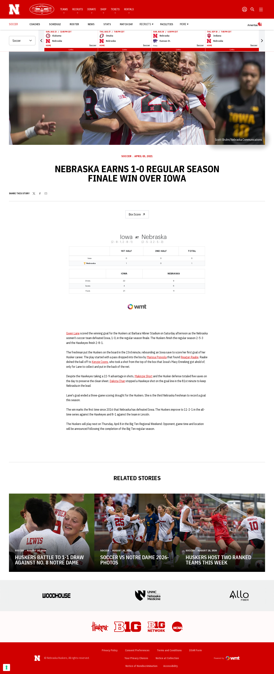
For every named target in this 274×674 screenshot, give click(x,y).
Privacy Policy (110, 650)
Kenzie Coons (100, 362)
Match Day (126, 24)
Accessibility (170, 666)
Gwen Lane (73, 333)
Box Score (135, 214)
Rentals (129, 9)
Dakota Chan (117, 381)
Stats (107, 24)
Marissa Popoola (157, 357)
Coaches (34, 24)
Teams (64, 9)
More (183, 24)
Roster (74, 24)
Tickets (115, 9)
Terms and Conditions (169, 650)
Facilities (166, 24)
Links (71, 49)
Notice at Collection (167, 658)
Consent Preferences (137, 650)
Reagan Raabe (190, 357)
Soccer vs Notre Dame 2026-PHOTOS (134, 560)
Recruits (77, 9)
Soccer (126, 156)
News (91, 24)
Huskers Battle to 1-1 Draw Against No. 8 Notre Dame (49, 560)
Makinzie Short (143, 376)
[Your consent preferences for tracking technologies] (6, 667)
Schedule (55, 24)
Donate (91, 9)
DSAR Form (195, 650)
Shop (103, 9)
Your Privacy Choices (136, 658)
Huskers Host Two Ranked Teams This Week (218, 560)
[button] (41, 40)
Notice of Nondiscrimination (141, 666)
